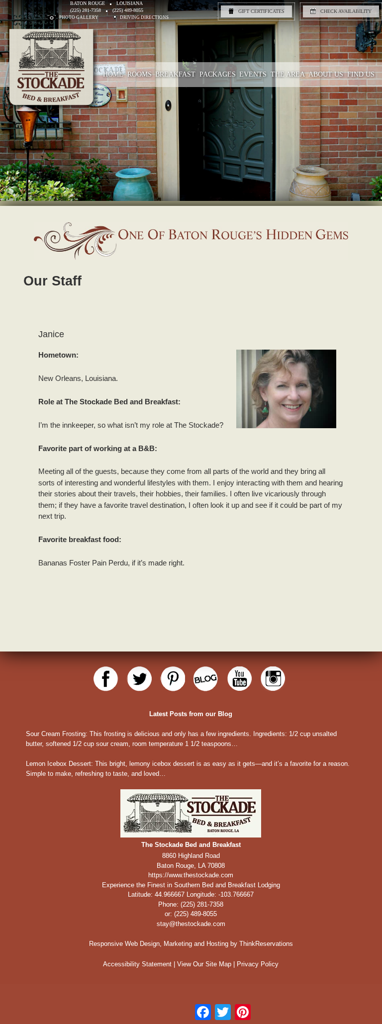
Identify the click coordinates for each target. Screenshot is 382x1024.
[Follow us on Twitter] (139, 678)
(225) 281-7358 (85, 10)
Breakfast (175, 74)
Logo (76, 97)
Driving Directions (144, 17)
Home (113, 74)
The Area (288, 74)
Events (253, 74)
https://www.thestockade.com (190, 875)
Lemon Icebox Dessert (58, 763)
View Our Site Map (204, 964)
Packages (217, 74)
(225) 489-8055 (127, 10)
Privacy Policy (258, 964)
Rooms (139, 74)
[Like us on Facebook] (106, 678)
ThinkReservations (266, 943)
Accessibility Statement (137, 964)
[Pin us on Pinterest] (172, 678)
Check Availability (346, 11)
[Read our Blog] (205, 678)
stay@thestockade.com (191, 924)
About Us (325, 74)
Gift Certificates (261, 11)
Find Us (361, 74)
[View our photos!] (273, 678)
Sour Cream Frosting (56, 734)
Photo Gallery (78, 17)
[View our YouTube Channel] (239, 678)
